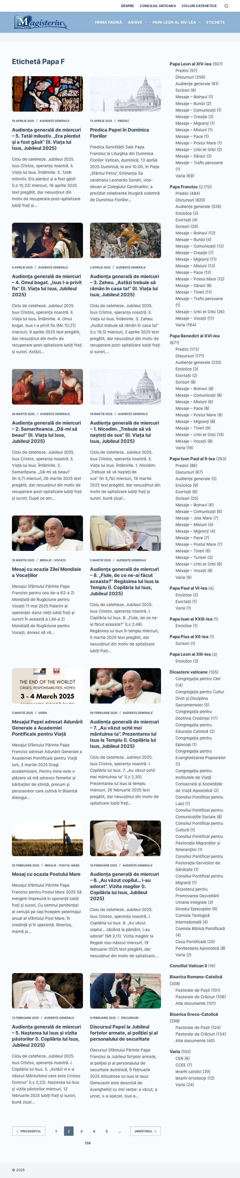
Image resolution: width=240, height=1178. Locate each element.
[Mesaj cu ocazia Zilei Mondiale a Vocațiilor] (47, 533)
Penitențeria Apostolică (197, 948)
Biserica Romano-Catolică (196, 976)
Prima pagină (108, 22)
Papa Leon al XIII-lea (190, 654)
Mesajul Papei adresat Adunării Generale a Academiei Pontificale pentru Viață (47, 728)
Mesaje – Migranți (192, 123)
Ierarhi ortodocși (191, 1078)
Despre (127, 6)
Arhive (135, 22)
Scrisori (182, 90)
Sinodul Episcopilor (193, 909)
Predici (123, 121)
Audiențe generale (54, 121)
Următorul (144, 1131)
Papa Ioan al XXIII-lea (191, 619)
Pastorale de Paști (193, 990)
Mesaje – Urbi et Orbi (196, 149)
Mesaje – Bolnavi (191, 96)
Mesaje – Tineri (190, 292)
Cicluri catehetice (199, 6)
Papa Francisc (184, 186)
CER (179, 1058)
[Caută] (226, 6)
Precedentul (30, 1131)
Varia (42, 713)
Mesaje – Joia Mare (194, 518)
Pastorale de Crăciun (195, 996)
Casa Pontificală (191, 941)
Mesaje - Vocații (53, 560)
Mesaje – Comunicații (196, 110)
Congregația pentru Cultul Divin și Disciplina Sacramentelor (200, 698)
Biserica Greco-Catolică (194, 1014)
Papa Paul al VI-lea (188, 588)
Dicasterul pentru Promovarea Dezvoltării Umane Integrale (197, 896)
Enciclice (184, 213)
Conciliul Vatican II (158, 6)
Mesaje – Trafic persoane (199, 162)
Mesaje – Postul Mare (196, 143)
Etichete (215, 22)
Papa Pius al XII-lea (189, 636)
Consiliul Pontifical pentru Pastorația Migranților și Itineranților (199, 843)
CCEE (181, 1065)
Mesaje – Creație (191, 116)
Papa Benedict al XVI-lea (195, 335)
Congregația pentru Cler (198, 678)
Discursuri (130, 1018)
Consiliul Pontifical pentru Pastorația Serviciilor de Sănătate (199, 863)
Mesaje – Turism (191, 557)
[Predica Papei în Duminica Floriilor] (125, 94)
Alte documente (191, 1003)
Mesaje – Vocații (191, 318)
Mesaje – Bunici (190, 103)
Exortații (183, 220)
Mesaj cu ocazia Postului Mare (46, 874)
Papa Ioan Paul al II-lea (192, 458)
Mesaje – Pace (189, 136)
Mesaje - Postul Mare (62, 865)
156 (88, 1143)
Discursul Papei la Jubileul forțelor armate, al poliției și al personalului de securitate (124, 1033)
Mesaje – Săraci (190, 156)
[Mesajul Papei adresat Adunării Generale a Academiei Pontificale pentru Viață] (47, 686)
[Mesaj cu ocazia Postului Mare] (47, 838)
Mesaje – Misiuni (191, 130)
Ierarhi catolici (189, 1071)
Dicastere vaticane (189, 672)
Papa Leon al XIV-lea (174, 22)
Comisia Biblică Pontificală (200, 928)
